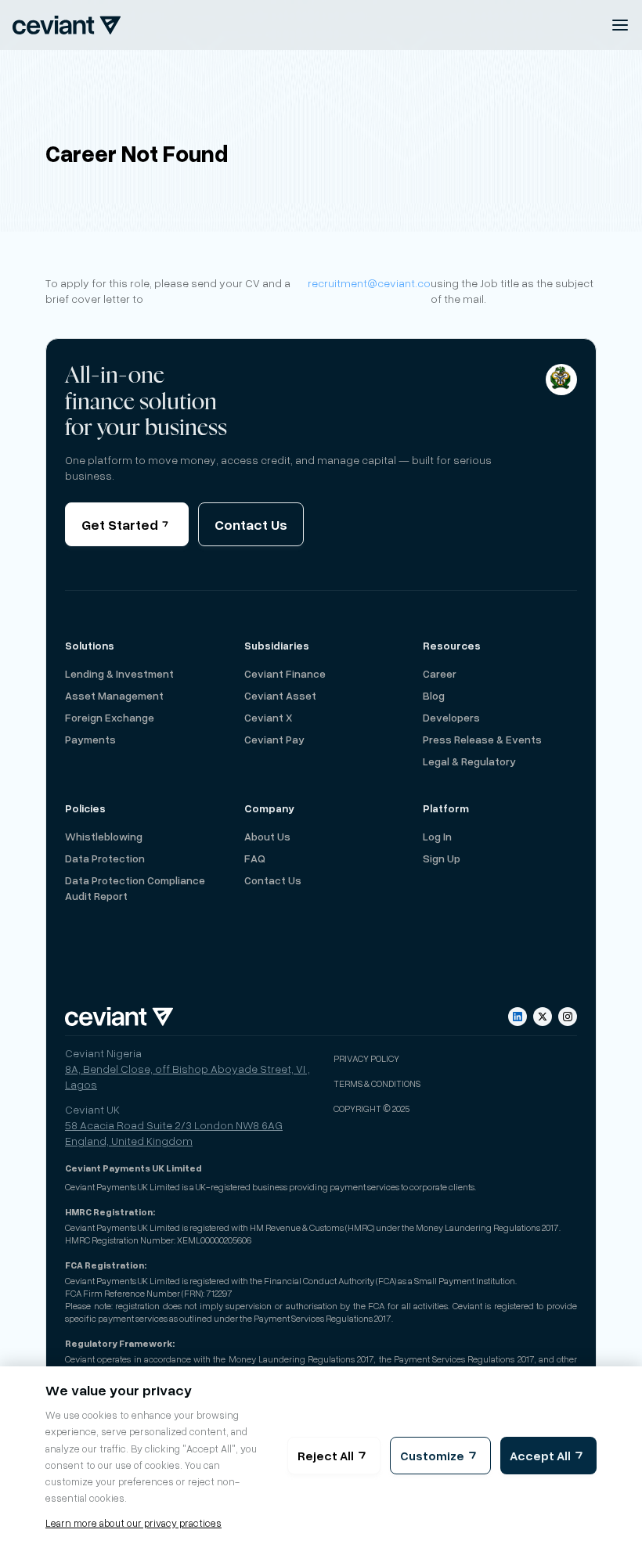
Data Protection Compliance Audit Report (135, 888)
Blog (434, 695)
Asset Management (114, 695)
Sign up (441, 858)
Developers (451, 717)
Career (439, 673)
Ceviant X (268, 717)
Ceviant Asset (280, 695)
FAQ (254, 858)
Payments (90, 739)
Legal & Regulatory (469, 761)
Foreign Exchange (109, 717)
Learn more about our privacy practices (133, 1523)
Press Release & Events (482, 739)
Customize (432, 1455)
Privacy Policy (366, 1058)
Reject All (326, 1455)
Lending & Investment (119, 673)
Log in (437, 836)
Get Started (119, 524)
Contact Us (251, 524)
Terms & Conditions (377, 1083)
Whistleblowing (103, 836)
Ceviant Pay (274, 739)
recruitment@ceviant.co (369, 282)
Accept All (540, 1455)
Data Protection (105, 858)
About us (267, 836)
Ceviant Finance (285, 673)
